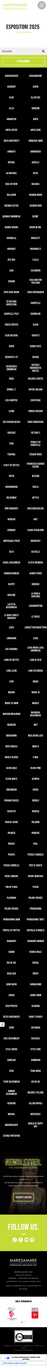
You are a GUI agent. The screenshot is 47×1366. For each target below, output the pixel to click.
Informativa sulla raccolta (15, 1363)
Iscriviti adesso (23, 1197)
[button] (22, 1322)
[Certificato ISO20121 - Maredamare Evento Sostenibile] (23, 1336)
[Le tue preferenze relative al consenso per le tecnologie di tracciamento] (2, 1024)
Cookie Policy (28, 1350)
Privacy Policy (18, 1350)
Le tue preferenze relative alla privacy (26, 1358)
